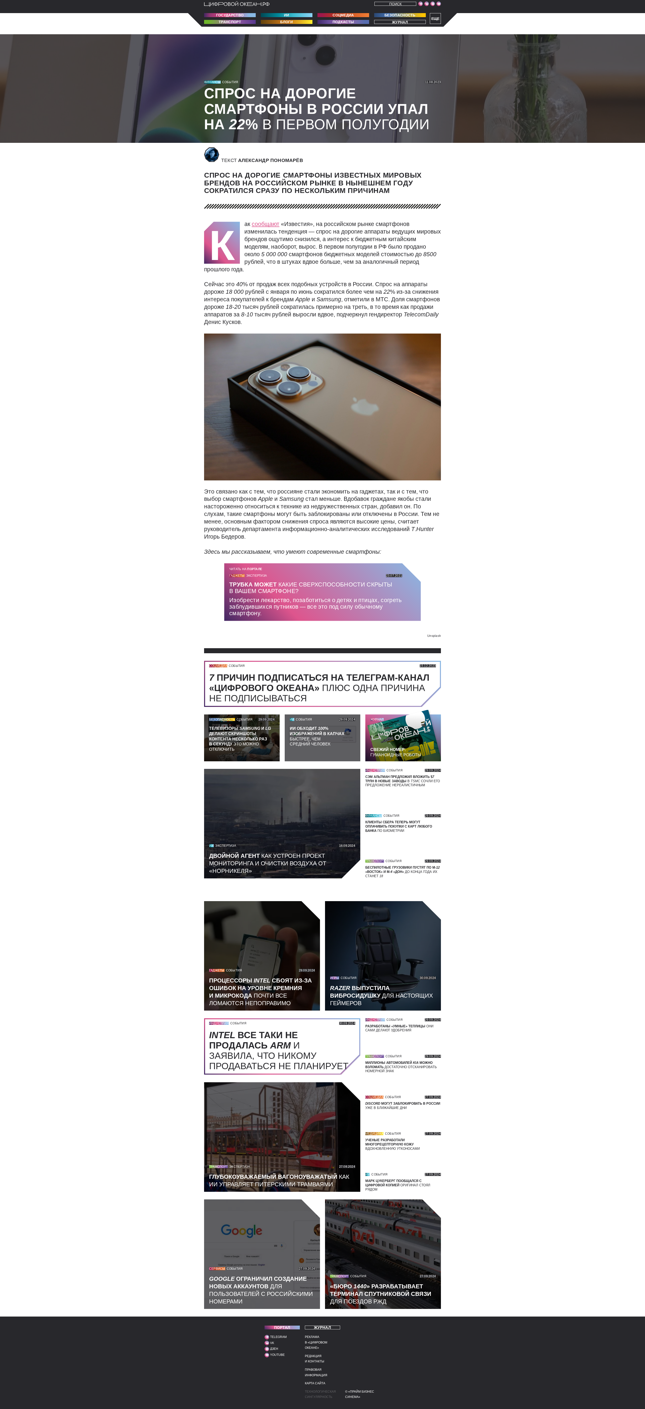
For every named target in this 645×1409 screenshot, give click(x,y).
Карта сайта (315, 1383)
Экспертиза (256, 575)
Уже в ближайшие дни (402, 1106)
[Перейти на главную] (237, 4)
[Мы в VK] (426, 4)
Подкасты (343, 22)
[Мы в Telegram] (420, 4)
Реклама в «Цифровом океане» (316, 1342)
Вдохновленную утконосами (392, 1144)
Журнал (400, 22)
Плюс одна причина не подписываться (319, 687)
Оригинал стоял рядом (397, 1185)
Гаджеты (237, 575)
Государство (230, 15)
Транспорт (230, 22)
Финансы (212, 82)
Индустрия (375, 770)
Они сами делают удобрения (399, 1028)
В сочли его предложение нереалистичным (402, 781)
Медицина (374, 1133)
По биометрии (398, 826)
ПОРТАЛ (282, 1327)
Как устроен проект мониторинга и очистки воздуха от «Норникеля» (267, 863)
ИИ (286, 15)
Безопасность (399, 15)
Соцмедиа (343, 15)
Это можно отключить (240, 738)
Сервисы (217, 1268)
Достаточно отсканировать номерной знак (401, 1067)
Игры (334, 978)
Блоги (286, 22)
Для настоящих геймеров (381, 995)
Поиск (395, 4)
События (230, 82)
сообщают (265, 224)
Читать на (245, 569)
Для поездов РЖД (380, 1294)
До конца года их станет (402, 872)
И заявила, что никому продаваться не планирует (281, 1050)
